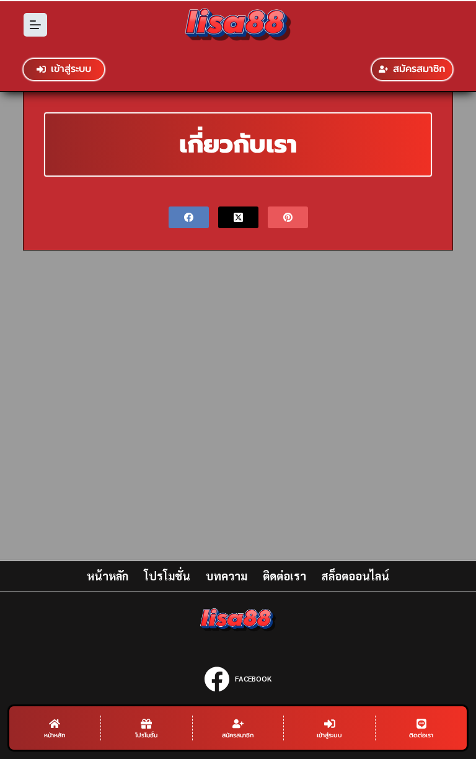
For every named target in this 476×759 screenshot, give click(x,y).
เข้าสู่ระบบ (71, 68)
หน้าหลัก (107, 576)
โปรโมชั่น (167, 576)
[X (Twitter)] (238, 217)
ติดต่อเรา (284, 576)
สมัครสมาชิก (419, 68)
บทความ (226, 576)
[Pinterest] (288, 217)
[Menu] (35, 25)
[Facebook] (189, 217)
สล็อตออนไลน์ (355, 576)
